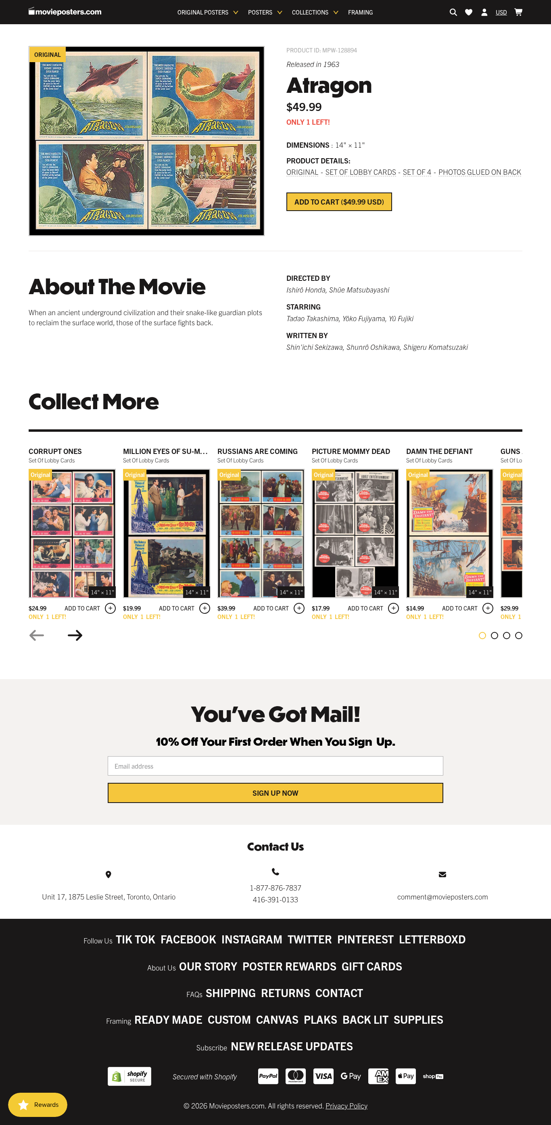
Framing (360, 12)
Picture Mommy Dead (351, 451)
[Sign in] (484, 12)
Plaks (320, 1019)
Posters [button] (260, 12)
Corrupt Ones (55, 451)
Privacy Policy (346, 1105)
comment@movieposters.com (442, 896)
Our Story (208, 965)
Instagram (251, 938)
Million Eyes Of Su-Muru (169, 451)
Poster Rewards (289, 965)
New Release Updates (292, 1045)
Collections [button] (310, 12)
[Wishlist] (469, 12)
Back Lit (365, 1019)
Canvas (277, 1019)
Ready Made (168, 1019)
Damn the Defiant (439, 451)
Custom (229, 1019)
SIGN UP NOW (275, 792)
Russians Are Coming (257, 451)
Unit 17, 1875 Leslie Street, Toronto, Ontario (108, 896)
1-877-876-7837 (275, 887)
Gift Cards (372, 965)
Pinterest (365, 938)
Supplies (418, 1019)
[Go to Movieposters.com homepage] (65, 11)
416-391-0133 (275, 899)
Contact (339, 992)
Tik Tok (135, 938)
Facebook (188, 938)
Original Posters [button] (202, 12)
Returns (285, 992)
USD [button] (501, 12)
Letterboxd (432, 938)
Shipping (231, 992)
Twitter (310, 938)
